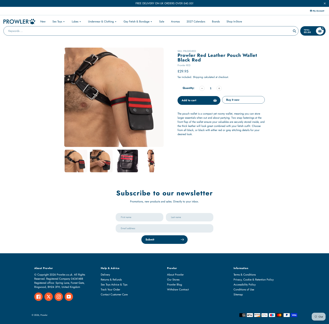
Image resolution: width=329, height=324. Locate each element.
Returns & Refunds (111, 280)
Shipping (198, 77)
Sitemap (238, 294)
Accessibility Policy (245, 284)
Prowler (43, 315)
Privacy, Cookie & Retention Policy (254, 280)
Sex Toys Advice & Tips (114, 284)
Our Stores (173, 280)
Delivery (105, 275)
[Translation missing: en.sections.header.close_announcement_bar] (324, 3)
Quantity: (188, 88)
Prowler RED (184, 65)
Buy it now (232, 100)
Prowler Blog (174, 284)
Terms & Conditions (245, 275)
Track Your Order (110, 289)
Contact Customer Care (114, 294)
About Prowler (175, 275)
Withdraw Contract (178, 289)
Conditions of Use (244, 289)
